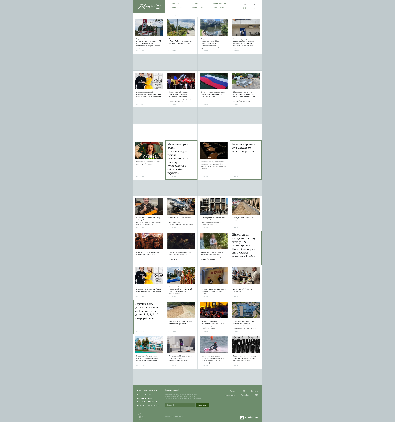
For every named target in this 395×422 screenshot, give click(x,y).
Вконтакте (254, 391)
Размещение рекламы (147, 391)
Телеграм (233, 391)
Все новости (144, 15)
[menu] (197, 5)
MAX (243, 391)
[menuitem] (176, 4)
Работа (195, 4)
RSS (256, 395)
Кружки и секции (169, 15)
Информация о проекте (148, 405)
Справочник (176, 7)
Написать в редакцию (147, 402)
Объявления (197, 7)
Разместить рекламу (198, 15)
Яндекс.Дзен (245, 395)
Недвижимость (220, 4)
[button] (202, 405)
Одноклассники (229, 395)
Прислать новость (146, 398)
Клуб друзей (219, 7)
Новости (175, 4)
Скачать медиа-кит (146, 394)
